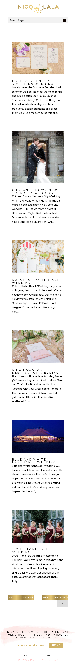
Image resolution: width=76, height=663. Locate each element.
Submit (56, 645)
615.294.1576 (50, 659)
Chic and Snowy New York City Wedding (34, 191)
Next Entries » (55, 597)
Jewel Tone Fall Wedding (30, 551)
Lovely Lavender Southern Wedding (33, 82)
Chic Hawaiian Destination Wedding (35, 371)
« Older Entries (21, 597)
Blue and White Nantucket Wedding (34, 461)
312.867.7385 (26, 659)
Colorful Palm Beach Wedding (36, 281)
